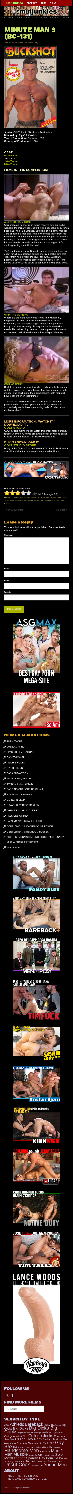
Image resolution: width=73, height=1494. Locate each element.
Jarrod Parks (9, 500)
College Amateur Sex (16, 1436)
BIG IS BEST (14, 847)
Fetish (36, 1443)
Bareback (34, 1424)
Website (7, 592)
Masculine (19, 500)
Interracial (45, 1451)
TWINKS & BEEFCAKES (20, 783)
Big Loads (22, 1433)
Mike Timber (28, 500)
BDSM (47, 1425)
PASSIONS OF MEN (18, 815)
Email (7, 580)
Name (7, 569)
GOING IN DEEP (16, 799)
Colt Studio (31, 497)
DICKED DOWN (15, 757)
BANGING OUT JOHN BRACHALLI (25, 789)
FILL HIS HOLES (16, 762)
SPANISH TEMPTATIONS (20, 752)
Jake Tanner (62, 497)
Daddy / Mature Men (55, 1439)
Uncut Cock (17, 1464)
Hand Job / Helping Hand (36, 1447)
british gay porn (54, 1432)
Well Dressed (37, 1465)
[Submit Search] (6, 1409)
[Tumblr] (12, 1395)
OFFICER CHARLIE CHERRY (23, 810)
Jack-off (53, 497)
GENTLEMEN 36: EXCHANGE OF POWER (30, 826)
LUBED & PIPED (15, 746)
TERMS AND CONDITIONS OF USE (27, 1478)
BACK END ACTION (17, 773)
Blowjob (30, 1433)
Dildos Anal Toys (24, 1443)
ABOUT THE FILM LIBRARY (23, 1475)
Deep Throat (10, 1443)
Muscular (33, 1455)
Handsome (54, 1447)
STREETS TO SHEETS (19, 794)
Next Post (59, 509)
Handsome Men (43, 497)
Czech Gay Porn (28, 1439)
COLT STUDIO (14, 427)
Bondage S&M (40, 1433)
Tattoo (22, 1461)
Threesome (41, 1461)
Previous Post (15, 509)
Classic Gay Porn (19, 497)
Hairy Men (18, 1447)
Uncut (59, 1461)
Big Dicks (20, 1428)
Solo (42, 500)
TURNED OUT (14, 741)
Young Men (55, 1464)
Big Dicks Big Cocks (30, 1429)
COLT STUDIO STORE (20, 445)
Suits (6, 1461)
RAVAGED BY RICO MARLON (23, 805)
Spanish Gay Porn (39, 1458)
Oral (40, 1455)
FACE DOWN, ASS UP (19, 778)
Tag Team (14, 1462)
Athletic (9, 497)
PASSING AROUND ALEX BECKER (25, 821)
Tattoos (30, 1461)
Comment (9, 535)
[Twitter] (7, 1395)
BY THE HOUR (15, 768)
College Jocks (40, 1435)
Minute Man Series (25, 43)
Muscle (37, 500)
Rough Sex (49, 1455)
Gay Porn (47, 1443)
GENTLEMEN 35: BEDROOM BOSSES (28, 831)
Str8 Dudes (60, 1458)
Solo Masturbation (52, 500)
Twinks (52, 1461)
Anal (6, 1424)
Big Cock (56, 1425)
